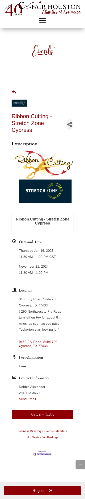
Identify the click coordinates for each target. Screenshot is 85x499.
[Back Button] (14, 92)
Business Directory (29, 431)
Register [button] (40, 491)
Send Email (27, 399)
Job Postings (50, 437)
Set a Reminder (42, 414)
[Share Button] (69, 124)
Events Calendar (54, 431)
